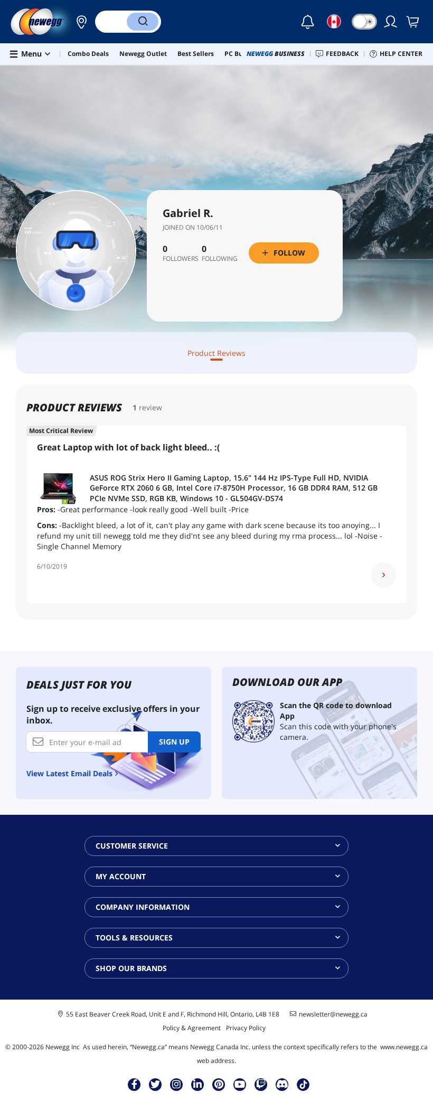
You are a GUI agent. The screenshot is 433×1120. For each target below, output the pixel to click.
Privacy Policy (246, 1027)
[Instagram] (176, 1084)
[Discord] (282, 1084)
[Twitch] (261, 1084)
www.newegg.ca (404, 1046)
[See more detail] (383, 575)
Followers (181, 259)
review (150, 407)
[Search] (142, 22)
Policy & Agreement (192, 1027)
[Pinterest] (218, 1084)
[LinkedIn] (197, 1084)
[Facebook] (134, 1084)
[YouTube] (239, 1084)
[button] (79, 21)
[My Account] (391, 21)
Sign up (174, 742)
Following (220, 259)
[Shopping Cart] (413, 21)
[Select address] (79, 21)
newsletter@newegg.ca (333, 1014)
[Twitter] (155, 1084)
